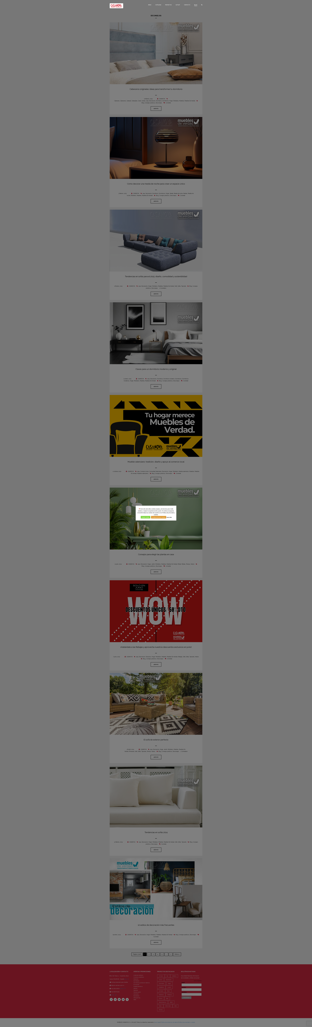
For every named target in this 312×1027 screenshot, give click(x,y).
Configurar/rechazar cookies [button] (158, 517)
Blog (195, 4)
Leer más (169, 517)
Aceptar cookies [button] (145, 517)
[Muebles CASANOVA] (116, 5)
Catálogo (158, 4)
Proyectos (168, 4)
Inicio (149, 4)
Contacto (187, 4)
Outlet (178, 4)
